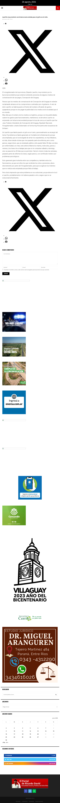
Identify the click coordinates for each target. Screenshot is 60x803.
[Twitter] (30, 791)
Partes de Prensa (39, 801)
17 (14, 734)
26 (30, 737)
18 (22, 734)
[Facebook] (26, 791)
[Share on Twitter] (31, 77)
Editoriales (18, 801)
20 (38, 734)
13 (38, 731)
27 (38, 737)
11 (22, 731)
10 (14, 731)
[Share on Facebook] (5, 24)
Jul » (7, 742)
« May (3, 742)
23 (6, 737)
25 (22, 737)
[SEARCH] (56, 694)
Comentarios (25, 801)
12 (30, 731)
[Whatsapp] (34, 791)
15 (53, 731)
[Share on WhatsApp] (6, 81)
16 (6, 734)
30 (6, 740)
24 (14, 737)
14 (45, 731)
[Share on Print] (6, 84)
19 (30, 734)
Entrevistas (31, 801)
